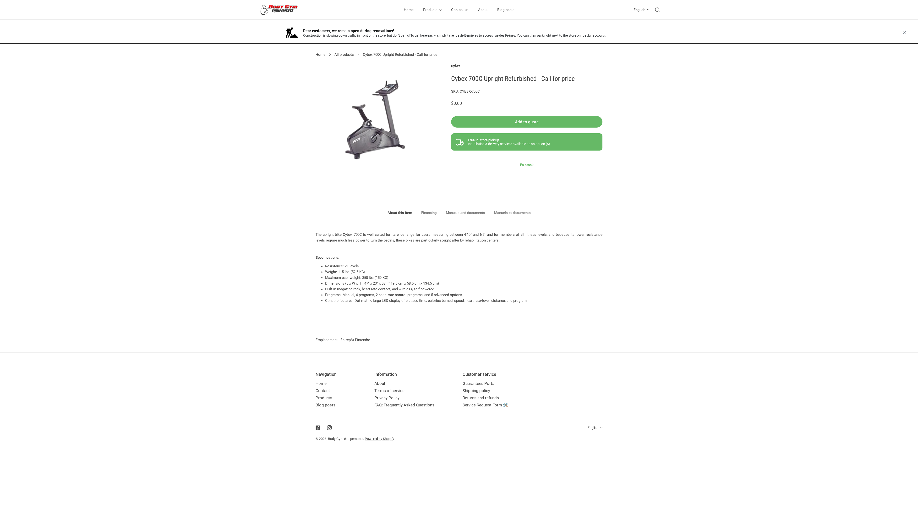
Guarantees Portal (479, 383)
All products (344, 54)
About (379, 383)
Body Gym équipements (345, 439)
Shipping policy (476, 390)
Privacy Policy (386, 397)
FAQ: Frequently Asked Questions (404, 405)
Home (320, 54)
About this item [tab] (400, 213)
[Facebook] (318, 428)
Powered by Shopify (379, 439)
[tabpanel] (459, 267)
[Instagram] (329, 428)
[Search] (657, 10)
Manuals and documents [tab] (465, 213)
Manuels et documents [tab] (512, 213)
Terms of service (389, 390)
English (639, 10)
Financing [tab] (429, 213)
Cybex (455, 66)
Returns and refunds (481, 397)
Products (324, 397)
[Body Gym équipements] (282, 10)
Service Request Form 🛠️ (485, 405)
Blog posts (325, 405)
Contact (323, 390)
